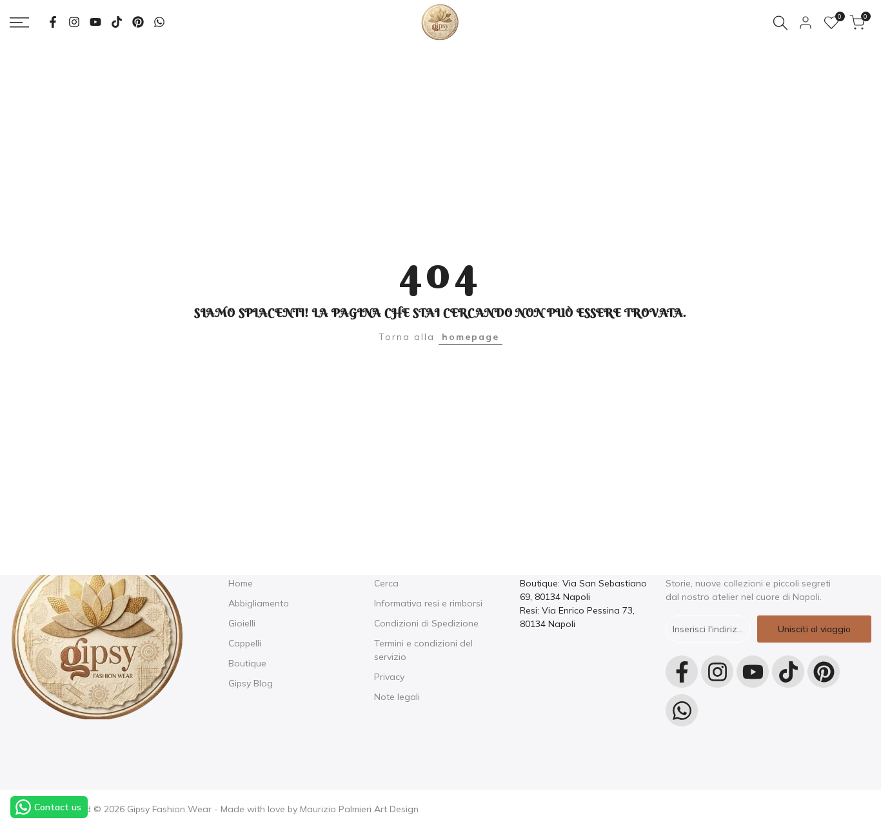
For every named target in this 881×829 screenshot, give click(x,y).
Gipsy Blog (250, 683)
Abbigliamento (258, 603)
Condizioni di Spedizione (426, 623)
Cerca (386, 583)
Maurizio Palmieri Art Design (359, 809)
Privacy (389, 677)
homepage (470, 337)
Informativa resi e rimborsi (428, 603)
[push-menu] (19, 22)
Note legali (397, 697)
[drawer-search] (780, 22)
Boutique (247, 663)
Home (240, 583)
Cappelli (244, 643)
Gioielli (241, 623)
